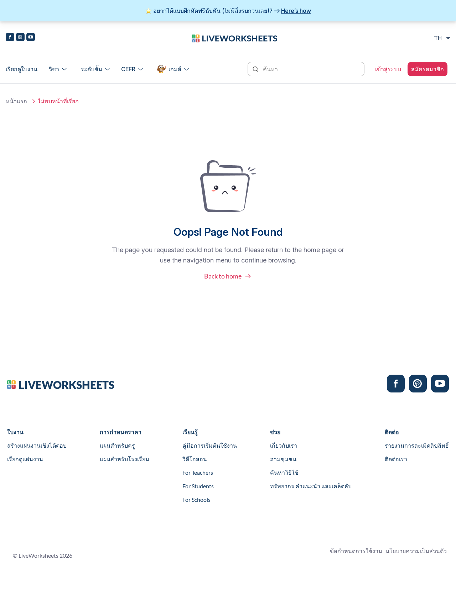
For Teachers (197, 472)
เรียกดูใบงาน (21, 69)
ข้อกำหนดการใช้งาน (356, 550)
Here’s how (296, 10)
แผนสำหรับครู (117, 445)
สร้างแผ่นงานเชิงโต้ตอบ (37, 445)
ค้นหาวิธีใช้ (284, 472)
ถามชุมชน (283, 459)
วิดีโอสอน (194, 459)
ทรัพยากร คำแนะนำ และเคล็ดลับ (311, 486)
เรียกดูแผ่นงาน (25, 459)
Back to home (223, 276)
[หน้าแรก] (234, 37)
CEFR (128, 69)
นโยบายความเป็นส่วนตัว (416, 550)
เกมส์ (175, 69)
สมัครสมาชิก (427, 69)
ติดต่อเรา (396, 459)
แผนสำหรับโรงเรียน (124, 459)
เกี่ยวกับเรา (283, 445)
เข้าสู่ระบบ (388, 69)
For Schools (196, 499)
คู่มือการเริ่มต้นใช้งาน (209, 445)
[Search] (256, 68)
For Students (198, 486)
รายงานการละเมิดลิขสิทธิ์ (417, 445)
